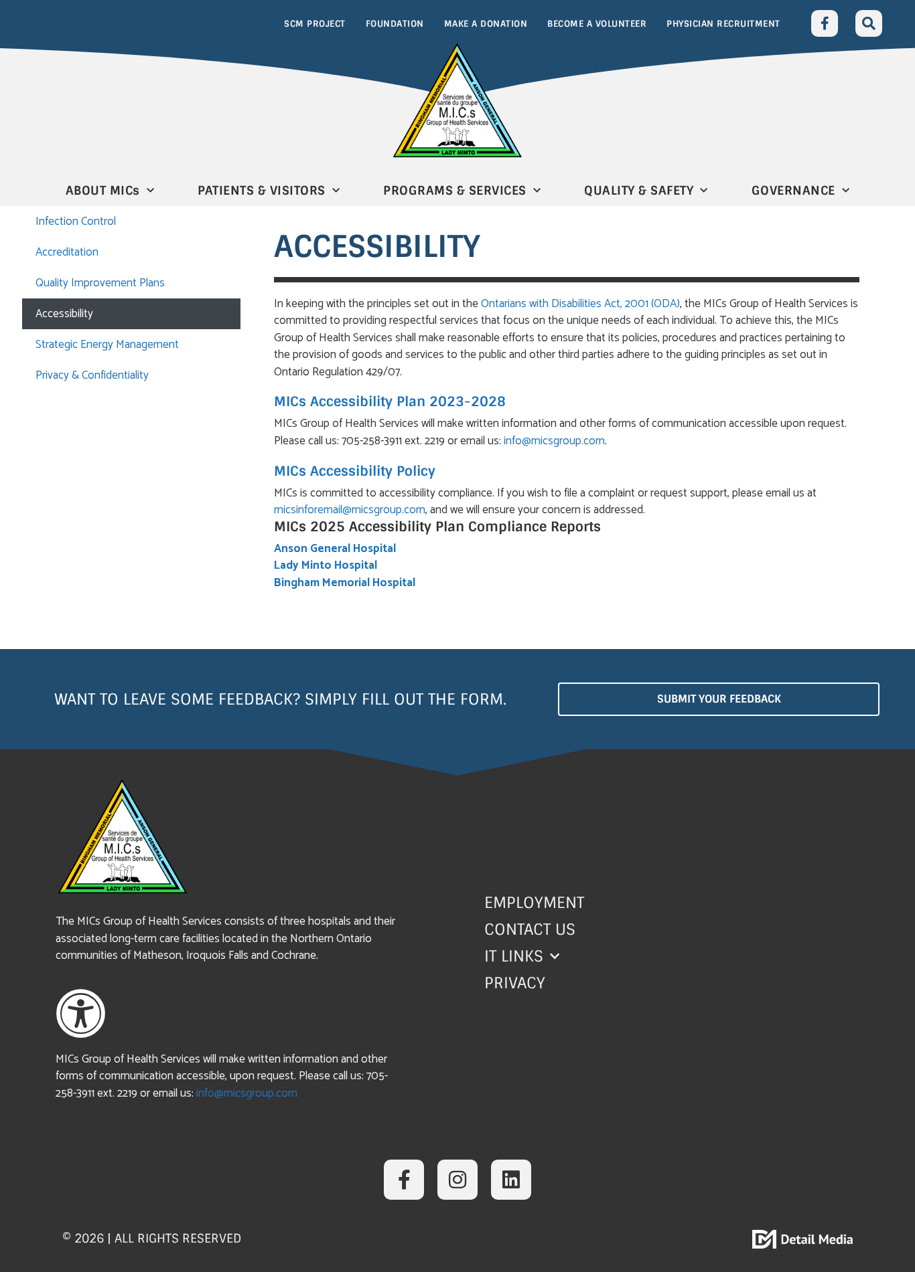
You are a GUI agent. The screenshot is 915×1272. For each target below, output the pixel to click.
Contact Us (529, 929)
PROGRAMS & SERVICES (454, 191)
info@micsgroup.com (554, 441)
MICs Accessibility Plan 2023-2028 (390, 401)
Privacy (514, 983)
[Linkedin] (511, 1180)
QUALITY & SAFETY (638, 191)
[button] (868, 23)
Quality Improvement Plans (100, 283)
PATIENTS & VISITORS (262, 191)
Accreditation (67, 252)
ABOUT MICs (103, 191)
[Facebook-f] (404, 1180)
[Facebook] (824, 23)
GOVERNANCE (793, 191)
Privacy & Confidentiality (92, 375)
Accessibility (64, 313)
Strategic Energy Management (107, 344)
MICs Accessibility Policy (354, 471)
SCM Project (315, 23)
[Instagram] (457, 1180)
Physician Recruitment (723, 23)
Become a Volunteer (596, 23)
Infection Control (76, 221)
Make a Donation (486, 23)
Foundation (395, 23)
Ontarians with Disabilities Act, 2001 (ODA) (580, 303)
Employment (534, 903)
